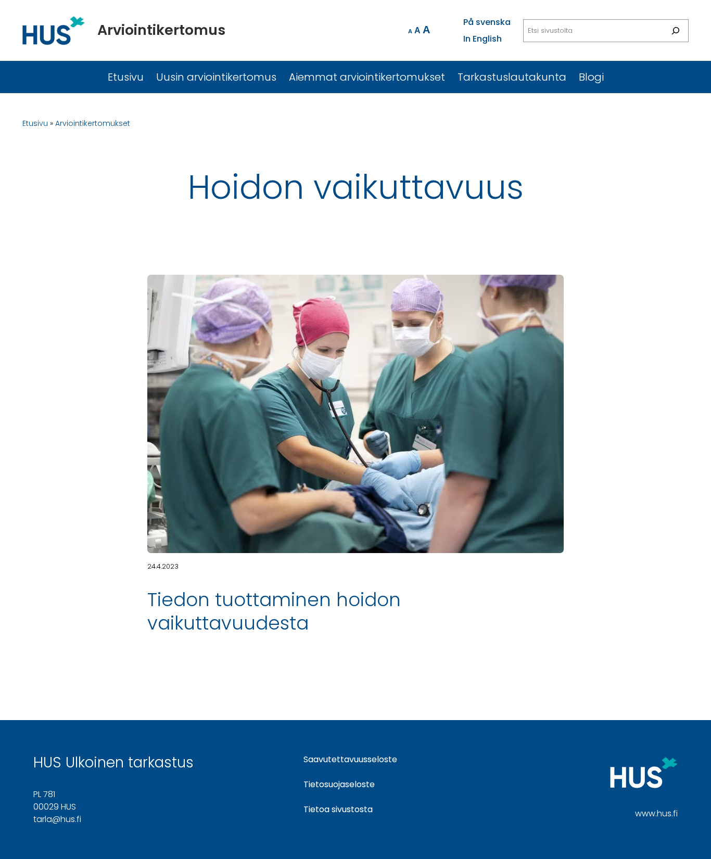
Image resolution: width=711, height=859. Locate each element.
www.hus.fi (656, 813)
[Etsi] (675, 31)
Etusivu (35, 123)
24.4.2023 (163, 566)
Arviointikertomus (161, 30)
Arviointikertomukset (92, 123)
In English (482, 39)
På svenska (487, 22)
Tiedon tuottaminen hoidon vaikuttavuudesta (274, 611)
